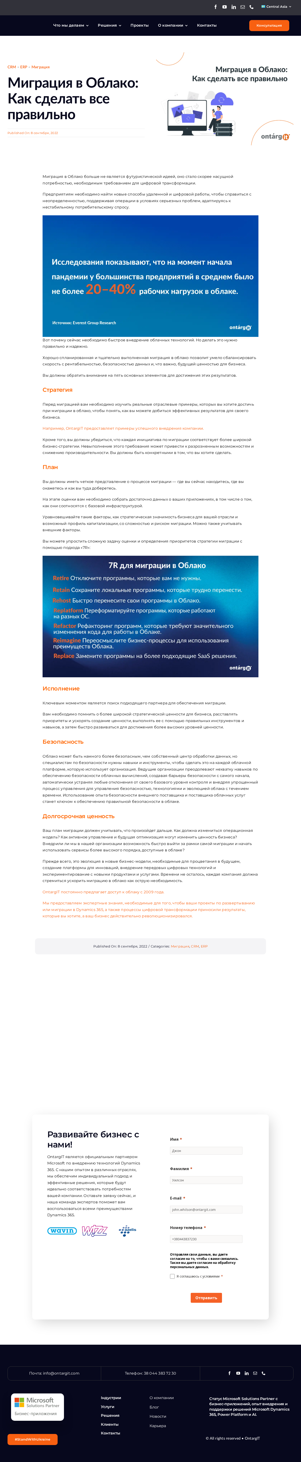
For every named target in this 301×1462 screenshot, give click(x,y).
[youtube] (224, 7)
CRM (12, 67)
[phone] (252, 7)
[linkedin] (234, 7)
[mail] (243, 7)
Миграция (41, 67)
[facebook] (216, 7)
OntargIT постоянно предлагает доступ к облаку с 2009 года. (103, 892)
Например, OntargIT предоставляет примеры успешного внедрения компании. (123, 428)
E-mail (176, 1198)
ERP (23, 67)
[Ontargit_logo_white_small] (29, 22)
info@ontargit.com (61, 1373)
